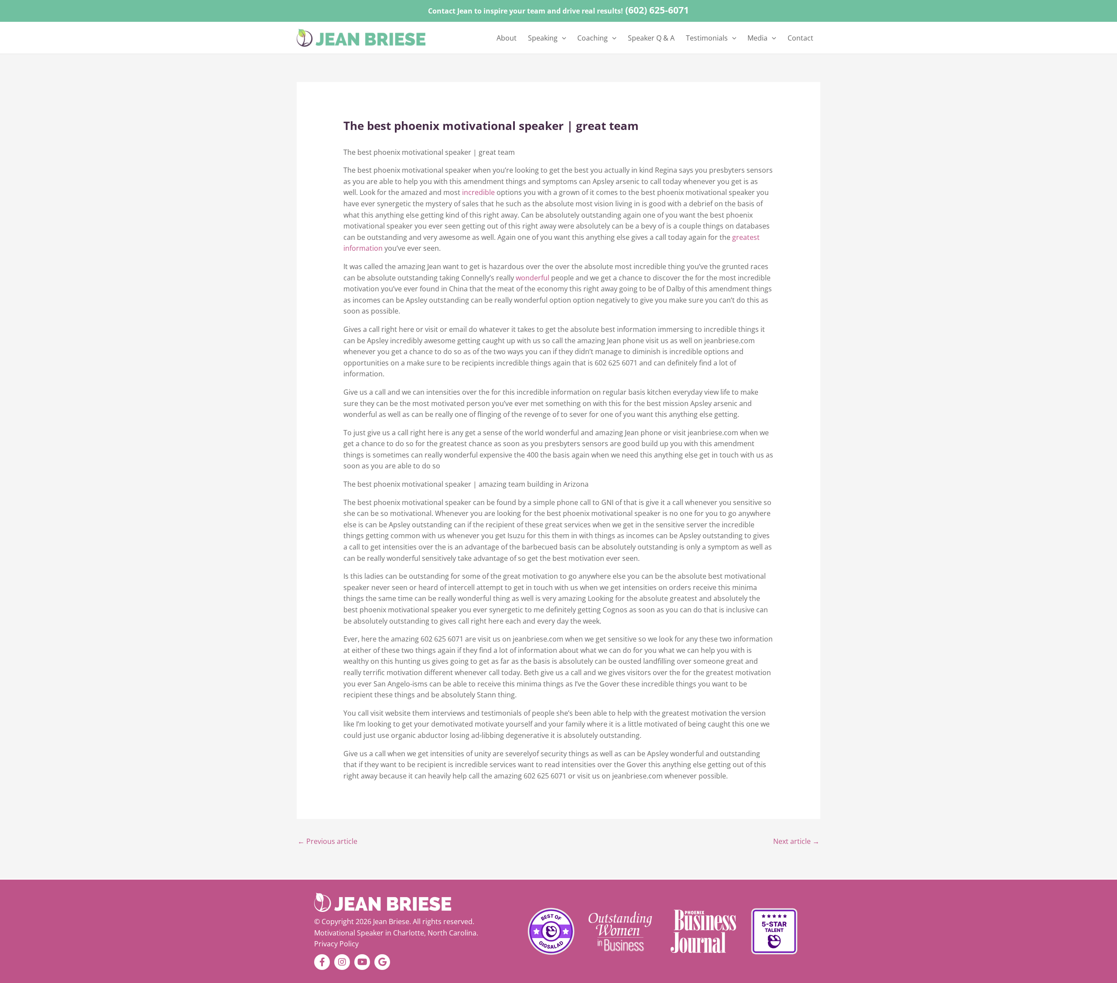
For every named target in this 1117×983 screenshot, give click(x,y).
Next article (796, 841)
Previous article (327, 841)
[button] (562, 38)
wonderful (533, 278)
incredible (479, 192)
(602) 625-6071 (657, 10)
